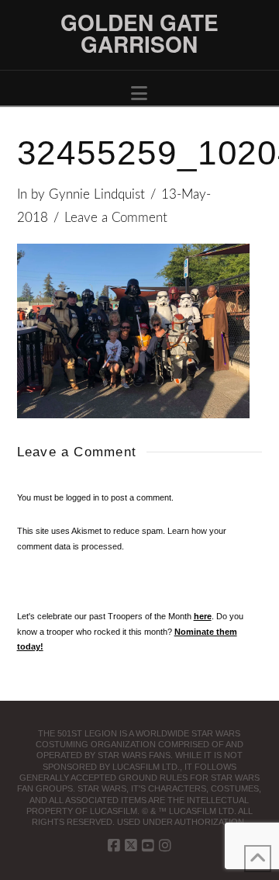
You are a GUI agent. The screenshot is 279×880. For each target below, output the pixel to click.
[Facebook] (114, 846)
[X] (131, 846)
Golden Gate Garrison (139, 33)
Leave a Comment (115, 218)
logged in (82, 497)
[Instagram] (165, 846)
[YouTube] (148, 846)
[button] (139, 93)
